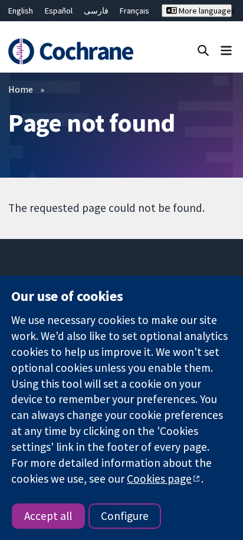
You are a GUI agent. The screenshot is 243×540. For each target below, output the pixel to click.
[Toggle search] (203, 49)
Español (59, 10)
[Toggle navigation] (226, 49)
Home (20, 89)
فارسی (96, 10)
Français (134, 10)
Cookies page (159, 479)
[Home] (72, 51)
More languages (204, 10)
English (20, 10)
